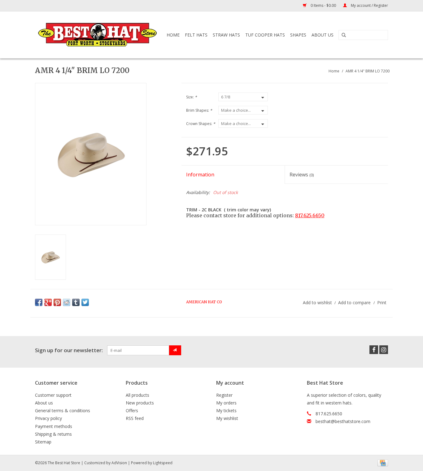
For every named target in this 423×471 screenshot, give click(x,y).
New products (140, 403)
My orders (226, 403)
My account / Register (369, 5)
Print (381, 302)
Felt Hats (196, 35)
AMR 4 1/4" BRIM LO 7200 (368, 71)
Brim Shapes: (199, 110)
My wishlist (227, 418)
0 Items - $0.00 (323, 5)
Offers (132, 410)
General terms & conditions (62, 410)
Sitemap (43, 442)
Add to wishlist (317, 302)
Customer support (53, 395)
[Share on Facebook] (38, 302)
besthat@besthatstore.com (343, 421)
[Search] (343, 35)
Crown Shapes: (200, 123)
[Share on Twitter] (85, 302)
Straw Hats (226, 35)
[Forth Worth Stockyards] (98, 35)
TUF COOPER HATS (265, 35)
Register (224, 395)
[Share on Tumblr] (76, 302)
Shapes (298, 35)
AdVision (119, 462)
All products (137, 395)
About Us (323, 35)
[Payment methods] (381, 462)
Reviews (302, 174)
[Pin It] (57, 302)
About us (44, 403)
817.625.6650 (310, 215)
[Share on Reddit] (66, 302)
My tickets (226, 410)
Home (173, 35)
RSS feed (135, 418)
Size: (191, 97)
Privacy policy (48, 418)
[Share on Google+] (48, 302)
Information (200, 174)
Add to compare (355, 302)
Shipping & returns (53, 434)
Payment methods (53, 426)
